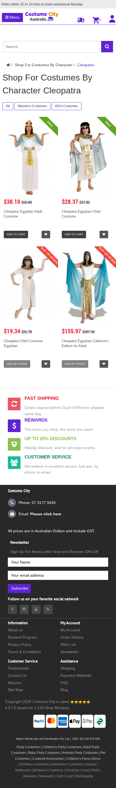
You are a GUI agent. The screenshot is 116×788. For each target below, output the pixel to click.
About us (15, 630)
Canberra (56, 770)
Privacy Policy (19, 644)
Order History (71, 637)
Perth (95, 770)
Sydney (90, 764)
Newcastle (47, 776)
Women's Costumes (32, 106)
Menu (14, 17)
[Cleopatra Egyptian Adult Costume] (29, 157)
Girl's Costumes (66, 106)
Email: (40, 514)
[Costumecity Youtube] (36, 609)
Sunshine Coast (77, 770)
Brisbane (40, 770)
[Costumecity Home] (8, 65)
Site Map (15, 690)
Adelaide (29, 776)
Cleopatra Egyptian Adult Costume (23, 213)
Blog (64, 690)
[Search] (107, 46)
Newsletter (69, 652)
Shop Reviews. (57, 708)
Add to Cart (16, 234)
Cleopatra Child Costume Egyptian (23, 343)
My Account (70, 630)
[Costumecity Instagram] (24, 609)
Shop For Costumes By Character (44, 65)
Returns (14, 683)
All (8, 106)
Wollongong (84, 776)
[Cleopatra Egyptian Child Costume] (87, 157)
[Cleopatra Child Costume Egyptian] (29, 287)
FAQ (64, 683)
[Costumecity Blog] (48, 609)
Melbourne (23, 770)
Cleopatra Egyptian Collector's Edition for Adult (85, 343)
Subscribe (19, 588)
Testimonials (18, 668)
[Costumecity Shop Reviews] (80, 701)
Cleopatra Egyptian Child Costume (81, 213)
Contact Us (17, 675)
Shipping (67, 668)
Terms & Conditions (24, 652)
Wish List (68, 644)
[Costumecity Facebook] (12, 609)
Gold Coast (64, 776)
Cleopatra (85, 65)
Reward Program (22, 637)
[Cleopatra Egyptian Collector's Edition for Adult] (87, 287)
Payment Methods (75, 675)
